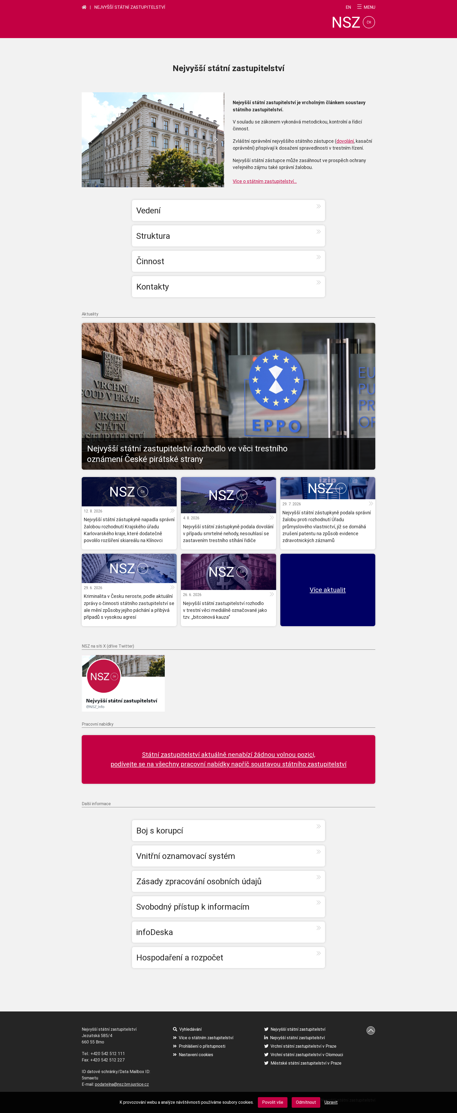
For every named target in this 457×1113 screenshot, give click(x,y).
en (348, 7)
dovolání (345, 141)
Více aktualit (328, 590)
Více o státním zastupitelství (206, 1037)
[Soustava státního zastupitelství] (84, 7)
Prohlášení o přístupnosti (202, 1046)
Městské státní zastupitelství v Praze (306, 1063)
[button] (90, 139)
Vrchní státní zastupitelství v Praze (303, 1046)
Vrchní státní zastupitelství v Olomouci (307, 1054)
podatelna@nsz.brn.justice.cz (122, 1084)
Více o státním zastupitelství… (265, 181)
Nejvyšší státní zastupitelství (129, 7)
